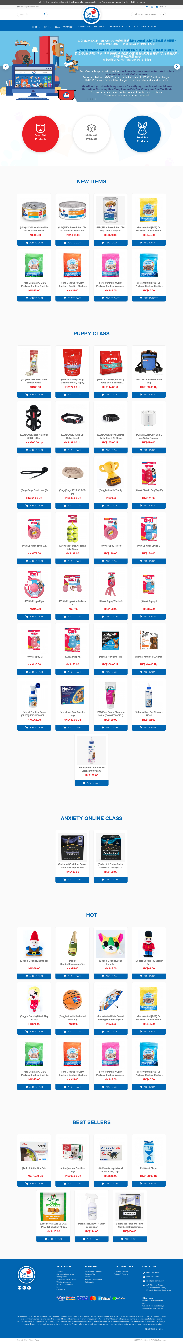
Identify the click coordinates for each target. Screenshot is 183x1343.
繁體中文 (153, 1329)
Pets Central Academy (65, 1285)
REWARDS (99, 27)
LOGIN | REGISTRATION (146, 14)
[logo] (91, 14)
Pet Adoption (90, 1282)
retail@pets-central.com (155, 1281)
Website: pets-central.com (29, 7)
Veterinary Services (64, 1282)
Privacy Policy (34, 1340)
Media (59, 1287)
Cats (46, 27)
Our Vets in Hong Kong (65, 1274)
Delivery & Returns (121, 1274)
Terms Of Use (22, 1340)
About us (60, 1272)
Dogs (35, 27)
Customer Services (121, 1272)
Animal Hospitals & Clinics (66, 1280)
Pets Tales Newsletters (93, 1280)
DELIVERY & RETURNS (119, 27)
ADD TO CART (36, 243)
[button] (180, 66)
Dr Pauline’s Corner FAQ (94, 1272)
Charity (87, 1277)
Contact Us (61, 1290)
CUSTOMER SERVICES (145, 27)
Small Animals (63, 27)
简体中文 (162, 1329)
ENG (147, 1329)
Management (62, 1277)
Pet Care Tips (90, 1274)
